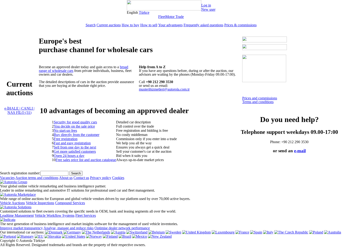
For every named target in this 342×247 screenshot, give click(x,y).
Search (91, 25)
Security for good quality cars (75, 122)
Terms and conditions (258, 102)
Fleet (161, 17)
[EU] (39, 236)
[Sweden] (173, 232)
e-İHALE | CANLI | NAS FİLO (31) (19, 110)
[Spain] (256, 232)
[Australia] (332, 232)
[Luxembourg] (223, 232)
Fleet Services (85, 215)
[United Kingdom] (196, 232)
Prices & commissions (240, 25)
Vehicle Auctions (12, 203)
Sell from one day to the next (75, 147)
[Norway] (94, 236)
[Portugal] (8, 236)
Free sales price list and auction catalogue (86, 160)
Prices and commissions (259, 98)
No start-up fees (65, 130)
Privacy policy (100, 178)
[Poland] (316, 232)
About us (66, 178)
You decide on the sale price (74, 126)
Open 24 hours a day (69, 156)
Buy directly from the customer (76, 135)
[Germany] (72, 232)
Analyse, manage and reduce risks (69, 228)
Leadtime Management (17, 215)
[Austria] (118, 232)
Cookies (118, 178)
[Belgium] (156, 232)
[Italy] (268, 232)
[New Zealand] (160, 236)
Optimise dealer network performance (122, 228)
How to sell (148, 25)
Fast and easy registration (72, 143)
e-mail (300, 150)
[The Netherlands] (96, 232)
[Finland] (110, 236)
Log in (206, 5)
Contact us (81, 178)
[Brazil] (125, 236)
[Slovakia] (52, 236)
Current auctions (109, 25)
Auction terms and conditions (36, 178)
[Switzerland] (137, 232)
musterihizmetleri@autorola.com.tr (164, 89)
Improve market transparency (21, 228)
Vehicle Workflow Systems (54, 215)
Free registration (65, 139)
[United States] (73, 236)
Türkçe (144, 12)
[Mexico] (139, 236)
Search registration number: (20, 173)
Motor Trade (174, 17)
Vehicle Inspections (40, 203)
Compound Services (70, 203)
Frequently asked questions (203, 25)
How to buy (130, 25)
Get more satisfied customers (75, 151)
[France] (242, 232)
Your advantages (170, 25)
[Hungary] (25, 236)
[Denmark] (54, 232)
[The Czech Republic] (291, 232)
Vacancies (7, 178)
